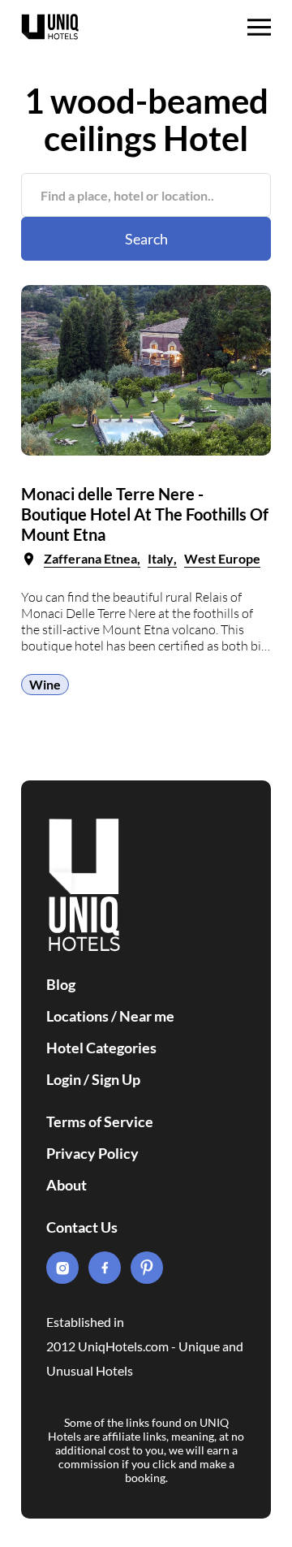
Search (146, 239)
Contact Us (82, 1227)
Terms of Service (99, 1121)
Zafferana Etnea (90, 558)
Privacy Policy (92, 1153)
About (66, 1185)
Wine (45, 684)
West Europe (222, 558)
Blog (60, 984)
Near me (146, 1016)
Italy (161, 558)
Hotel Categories (101, 1048)
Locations (77, 1016)
